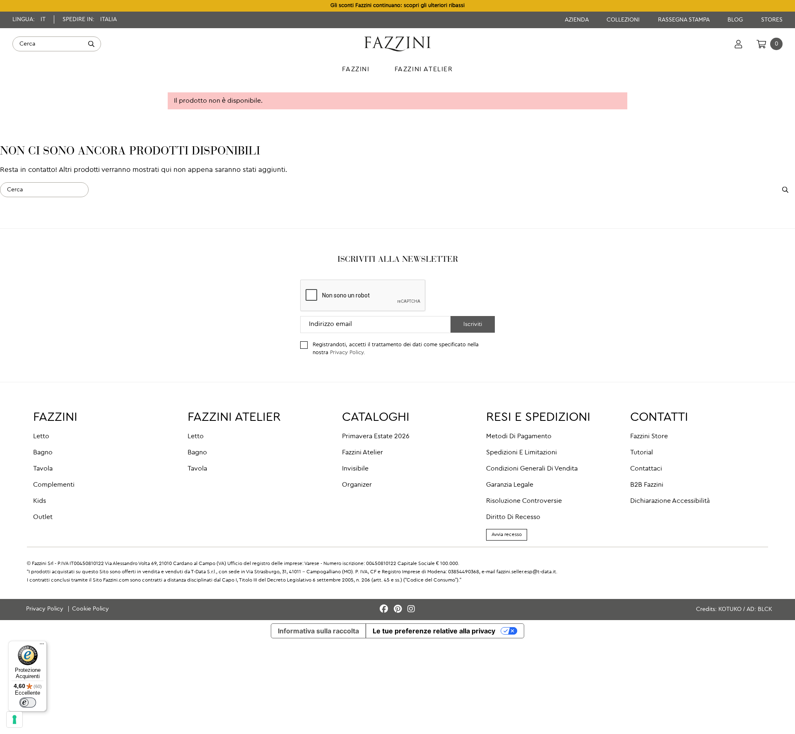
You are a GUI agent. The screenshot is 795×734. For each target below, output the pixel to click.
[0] (761, 44)
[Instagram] (411, 609)
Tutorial (641, 452)
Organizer (357, 485)
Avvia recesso (506, 534)
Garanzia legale (509, 485)
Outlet (43, 517)
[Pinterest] (399, 609)
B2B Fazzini (646, 485)
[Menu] (42, 646)
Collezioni (624, 20)
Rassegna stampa (684, 20)
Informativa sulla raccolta (318, 631)
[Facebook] (385, 609)
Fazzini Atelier (362, 452)
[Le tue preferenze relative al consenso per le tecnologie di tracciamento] (14, 719)
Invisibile (355, 469)
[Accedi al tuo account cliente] (738, 44)
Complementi (54, 485)
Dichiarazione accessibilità (670, 501)
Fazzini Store (649, 436)
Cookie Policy (90, 609)
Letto (41, 436)
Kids (39, 501)
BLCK (765, 609)
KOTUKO (730, 609)
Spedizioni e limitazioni (521, 452)
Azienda (577, 20)
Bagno (43, 452)
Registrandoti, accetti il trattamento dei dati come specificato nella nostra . (396, 348)
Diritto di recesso (513, 517)
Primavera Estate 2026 (376, 436)
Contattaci (646, 469)
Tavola (43, 469)
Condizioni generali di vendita (532, 469)
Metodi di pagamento (519, 436)
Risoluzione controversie (524, 501)
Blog (736, 20)
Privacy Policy (347, 352)
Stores (772, 20)
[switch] (27, 702)
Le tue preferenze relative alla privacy (434, 631)
